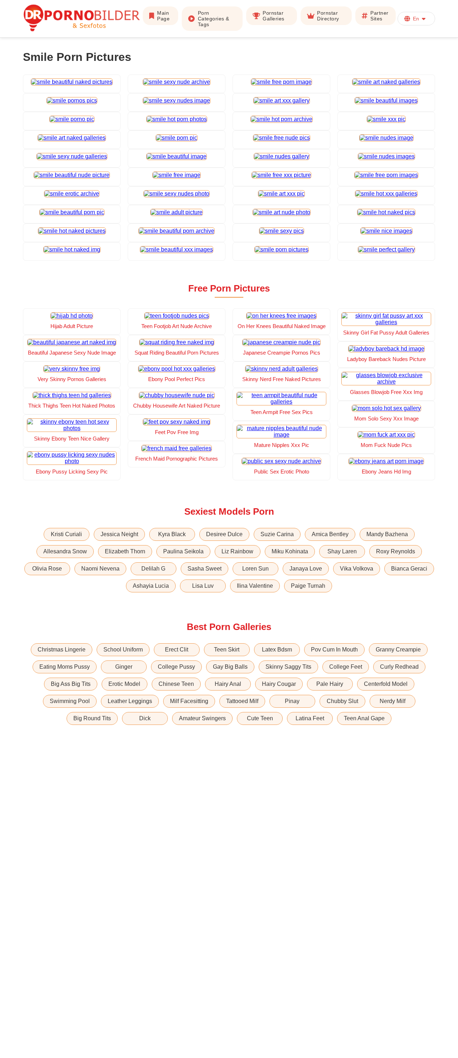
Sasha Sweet (204, 569)
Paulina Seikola (183, 551)
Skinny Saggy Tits (288, 667)
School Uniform (123, 649)
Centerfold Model (386, 684)
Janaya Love (305, 569)
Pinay (292, 701)
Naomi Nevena (100, 569)
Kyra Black (172, 534)
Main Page (163, 15)
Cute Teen (260, 718)
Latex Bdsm (277, 649)
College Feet (345, 667)
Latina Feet (310, 718)
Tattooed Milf (242, 701)
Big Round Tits (92, 718)
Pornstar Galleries (273, 15)
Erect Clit (176, 649)
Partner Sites (379, 15)
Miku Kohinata (290, 551)
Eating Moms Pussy (64, 667)
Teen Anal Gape (364, 718)
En (416, 18)
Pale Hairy (329, 684)
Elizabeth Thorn (125, 551)
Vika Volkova (356, 569)
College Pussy (176, 667)
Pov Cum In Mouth (334, 649)
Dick (145, 718)
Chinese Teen (176, 684)
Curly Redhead (399, 667)
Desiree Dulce (224, 534)
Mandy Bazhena (387, 534)
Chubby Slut (342, 701)
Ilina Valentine (255, 586)
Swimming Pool (70, 701)
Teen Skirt (226, 649)
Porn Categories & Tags (213, 18)
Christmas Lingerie (62, 649)
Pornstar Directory (328, 15)
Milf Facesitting (189, 701)
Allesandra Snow (65, 551)
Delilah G (153, 569)
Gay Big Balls (230, 667)
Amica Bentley (330, 534)
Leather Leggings (130, 701)
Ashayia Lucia (151, 586)
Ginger (123, 667)
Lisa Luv (203, 586)
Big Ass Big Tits (71, 684)
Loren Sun (255, 569)
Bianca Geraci (409, 569)
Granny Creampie (398, 649)
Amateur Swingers (202, 718)
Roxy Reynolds (395, 551)
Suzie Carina (277, 534)
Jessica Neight (119, 534)
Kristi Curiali (66, 534)
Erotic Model (124, 684)
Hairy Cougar (279, 684)
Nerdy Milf (392, 701)
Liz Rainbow (237, 551)
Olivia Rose (47, 569)
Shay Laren (342, 551)
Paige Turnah (308, 586)
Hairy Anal (228, 684)
